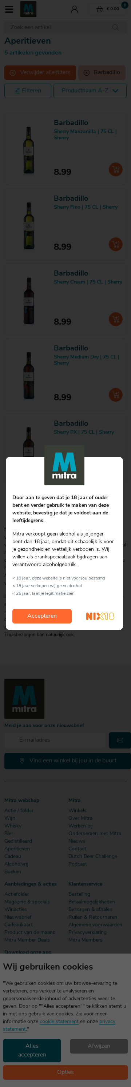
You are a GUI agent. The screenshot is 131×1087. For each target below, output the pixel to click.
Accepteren (42, 616)
